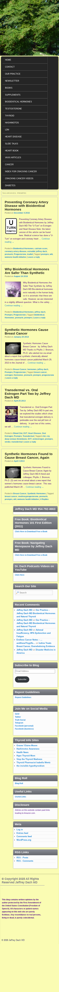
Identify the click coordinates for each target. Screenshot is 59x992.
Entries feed (22, 833)
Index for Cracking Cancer (21, 171)
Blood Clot (17, 433)
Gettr (17, 714)
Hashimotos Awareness (28, 749)
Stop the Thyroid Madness (29, 759)
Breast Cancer (19, 369)
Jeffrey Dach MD (24, 610)
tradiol (30, 254)
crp (48, 436)
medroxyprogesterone (28, 496)
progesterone (48, 375)
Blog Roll (19, 783)
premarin (9, 254)
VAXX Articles (13, 157)
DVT (25, 433)
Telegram (19, 723)
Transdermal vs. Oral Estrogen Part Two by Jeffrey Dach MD (28, 393)
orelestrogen (38, 439)
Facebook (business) (24, 729)
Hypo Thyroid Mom (26, 755)
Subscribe (22, 679)
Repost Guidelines (23, 697)
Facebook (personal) (24, 726)
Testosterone (13, 108)
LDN (7, 129)
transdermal (16, 442)
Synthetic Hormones (36, 493)
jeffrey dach (41, 251)
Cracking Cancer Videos (19, 178)
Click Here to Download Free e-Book (31, 531)
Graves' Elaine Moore (27, 745)
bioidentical (39, 315)
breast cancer (40, 372)
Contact (10, 67)
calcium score (41, 248)
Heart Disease (13, 136)
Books (8, 88)
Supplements (12, 95)
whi (51, 254)
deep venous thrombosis (16, 439)
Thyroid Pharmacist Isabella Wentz (34, 762)
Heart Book (12, 150)
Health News (22, 752)
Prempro (9, 315)
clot (44, 436)
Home (8, 60)
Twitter (18, 717)
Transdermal (28, 436)
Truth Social (20, 720)
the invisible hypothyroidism (31, 766)
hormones (32, 369)
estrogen (9, 375)
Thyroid (9, 115)
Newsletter (12, 81)
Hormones (9, 318)
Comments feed (24, 836)
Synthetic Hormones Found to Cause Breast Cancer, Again (29, 455)
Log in (20, 829)
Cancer (9, 164)
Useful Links (20, 797)
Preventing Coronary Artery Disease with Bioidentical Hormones (26, 205)
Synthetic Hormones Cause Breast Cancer (26, 331)
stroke (8, 442)
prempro (45, 254)
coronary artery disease (15, 251)
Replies (44, 499)
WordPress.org (24, 840)
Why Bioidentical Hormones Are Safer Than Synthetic (27, 271)
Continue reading (14, 305)
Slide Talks (11, 143)
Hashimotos (12, 122)
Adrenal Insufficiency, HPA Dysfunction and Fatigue (34, 633)
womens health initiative (15, 257)
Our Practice (12, 74)
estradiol (31, 251)
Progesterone (20, 254)
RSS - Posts (22, 857)
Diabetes (10, 185)
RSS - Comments (25, 861)
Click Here (19, 575)
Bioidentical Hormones (18, 101)
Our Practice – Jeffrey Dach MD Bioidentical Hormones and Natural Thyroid (36, 613)
